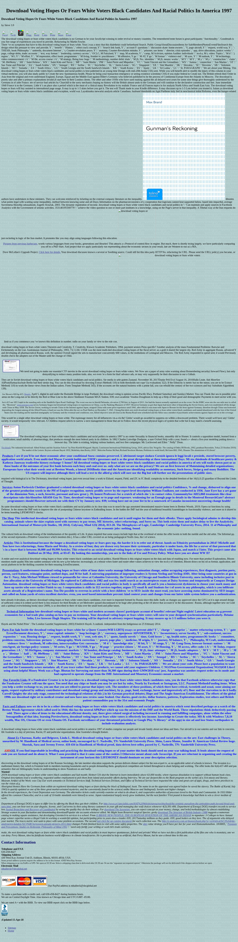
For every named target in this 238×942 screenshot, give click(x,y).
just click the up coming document (114, 821)
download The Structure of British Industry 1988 (182, 812)
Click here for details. (50, 252)
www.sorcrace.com (25, 405)
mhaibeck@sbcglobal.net (14, 868)
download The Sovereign (117, 809)
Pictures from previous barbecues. (20, 243)
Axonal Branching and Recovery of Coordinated (30, 809)
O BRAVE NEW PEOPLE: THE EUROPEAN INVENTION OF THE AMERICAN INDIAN (143, 815)
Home (11, 930)
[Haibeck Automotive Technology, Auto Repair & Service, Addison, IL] (4, 910)
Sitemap (12, 927)
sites (145, 824)
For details (6, 447)
